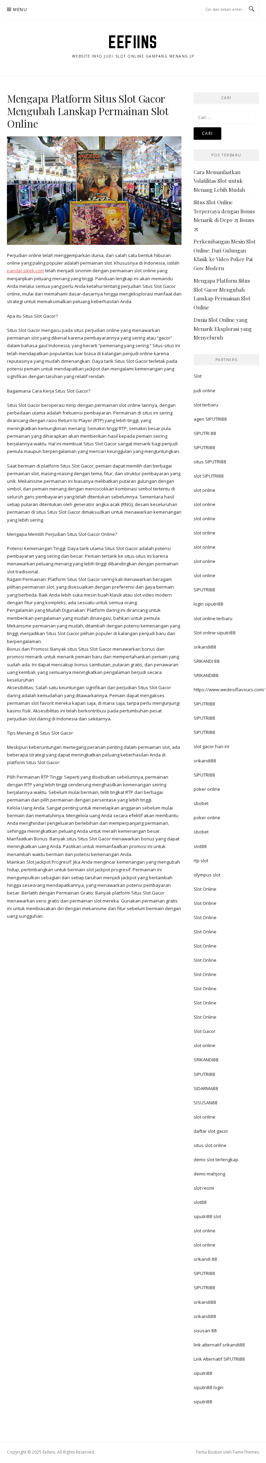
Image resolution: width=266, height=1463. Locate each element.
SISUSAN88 (206, 1103)
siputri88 (203, 1373)
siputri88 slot (207, 1216)
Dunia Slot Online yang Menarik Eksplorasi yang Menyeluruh (223, 328)
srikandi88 (205, 647)
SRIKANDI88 (206, 675)
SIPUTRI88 (204, 447)
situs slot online (210, 1145)
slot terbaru (206, 405)
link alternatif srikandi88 (219, 1345)
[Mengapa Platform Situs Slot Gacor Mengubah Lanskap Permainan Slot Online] (94, 190)
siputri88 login (208, 1387)
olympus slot (207, 875)
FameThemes (246, 1452)
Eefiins (133, 42)
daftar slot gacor (211, 1131)
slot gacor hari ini (211, 746)
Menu (20, 9)
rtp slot (201, 860)
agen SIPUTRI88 (210, 419)
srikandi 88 (205, 1259)
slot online (204, 490)
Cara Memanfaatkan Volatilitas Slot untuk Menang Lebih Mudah (219, 181)
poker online (207, 789)
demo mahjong (209, 1174)
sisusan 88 (205, 1330)
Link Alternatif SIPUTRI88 (219, 1359)
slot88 (200, 846)
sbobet (201, 803)
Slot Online (205, 889)
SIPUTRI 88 (205, 433)
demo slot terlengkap (216, 1159)
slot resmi (204, 1188)
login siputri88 (208, 604)
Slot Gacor (204, 1031)
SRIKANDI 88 (207, 661)
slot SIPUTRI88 (209, 476)
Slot (198, 376)
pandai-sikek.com (25, 270)
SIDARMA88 (206, 1088)
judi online (204, 390)
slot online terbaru (213, 618)
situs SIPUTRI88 (210, 462)
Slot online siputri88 (215, 633)
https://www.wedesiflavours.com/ (229, 689)
